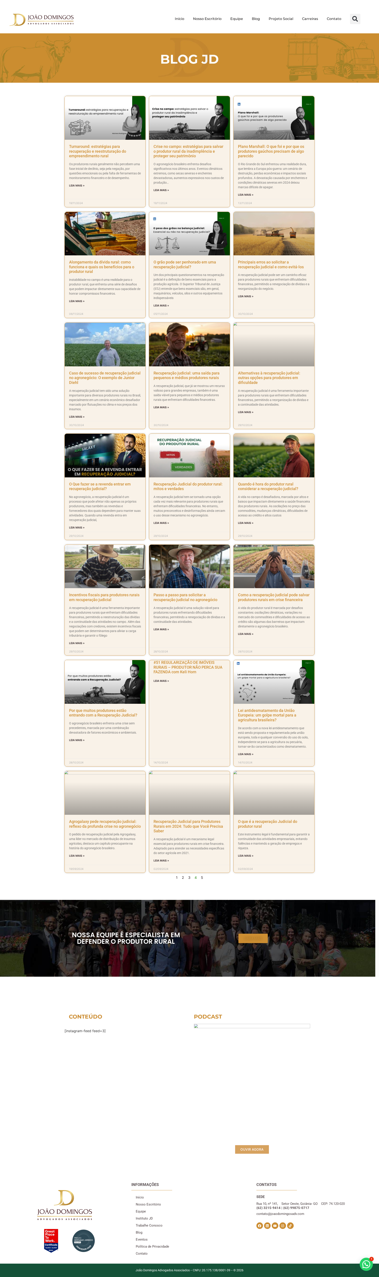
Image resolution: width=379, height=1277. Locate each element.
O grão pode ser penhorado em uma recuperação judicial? (185, 264)
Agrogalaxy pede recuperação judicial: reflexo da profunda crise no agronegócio (105, 824)
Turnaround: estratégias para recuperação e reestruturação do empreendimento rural (97, 151)
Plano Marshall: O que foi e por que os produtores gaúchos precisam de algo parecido (271, 151)
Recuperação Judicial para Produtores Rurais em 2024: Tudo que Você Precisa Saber (188, 826)
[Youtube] (275, 1225)
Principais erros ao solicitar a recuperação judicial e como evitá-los (271, 264)
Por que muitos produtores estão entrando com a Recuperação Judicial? (103, 713)
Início (179, 19)
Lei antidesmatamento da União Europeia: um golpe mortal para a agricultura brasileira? (267, 715)
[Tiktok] (290, 1225)
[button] (355, 19)
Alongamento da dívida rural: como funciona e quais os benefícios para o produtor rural (101, 267)
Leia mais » (77, 185)
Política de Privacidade (152, 1246)
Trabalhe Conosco (149, 1225)
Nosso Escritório (207, 19)
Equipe (236, 19)
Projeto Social (281, 19)
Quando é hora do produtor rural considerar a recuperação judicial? (268, 486)
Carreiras (310, 19)
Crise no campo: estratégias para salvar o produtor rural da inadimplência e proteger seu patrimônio (188, 151)
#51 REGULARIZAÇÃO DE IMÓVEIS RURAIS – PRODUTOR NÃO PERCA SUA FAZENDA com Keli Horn (188, 667)
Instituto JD (144, 1218)
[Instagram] (282, 1225)
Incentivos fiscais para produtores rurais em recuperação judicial (104, 597)
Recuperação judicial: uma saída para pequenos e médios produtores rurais (187, 375)
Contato (334, 19)
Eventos (142, 1239)
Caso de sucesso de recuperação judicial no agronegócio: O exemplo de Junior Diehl (105, 378)
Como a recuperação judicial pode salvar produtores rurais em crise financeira (273, 597)
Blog (256, 19)
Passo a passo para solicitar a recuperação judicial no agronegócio (185, 597)
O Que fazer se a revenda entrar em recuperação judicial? (100, 486)
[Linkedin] (267, 1225)
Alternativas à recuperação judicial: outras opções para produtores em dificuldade (269, 378)
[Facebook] (259, 1225)
